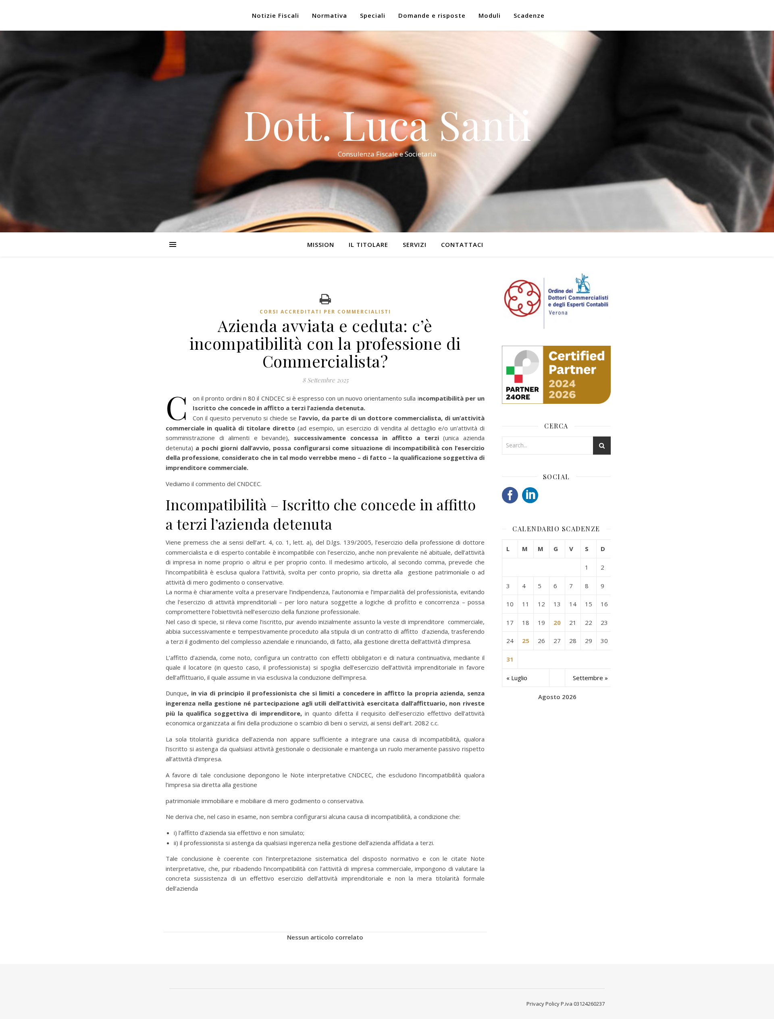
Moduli (490, 15)
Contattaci (462, 244)
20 (557, 622)
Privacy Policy (543, 1003)
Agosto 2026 (557, 697)
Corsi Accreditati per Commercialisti (325, 311)
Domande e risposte (432, 15)
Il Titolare (368, 244)
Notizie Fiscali (275, 15)
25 (525, 641)
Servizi (415, 244)
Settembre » (590, 678)
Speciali (372, 15)
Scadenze (529, 15)
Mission (320, 244)
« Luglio (516, 678)
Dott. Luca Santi (387, 124)
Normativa (329, 15)
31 (510, 659)
